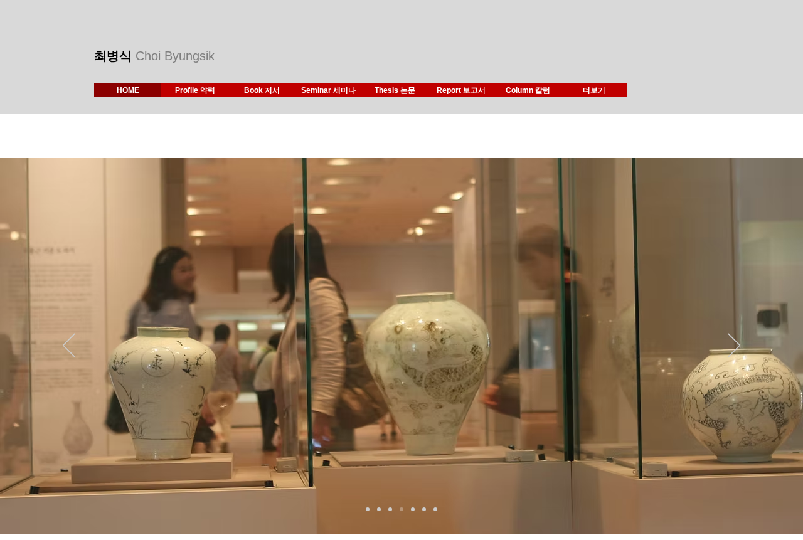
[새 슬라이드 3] (390, 509)
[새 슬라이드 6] (424, 509)
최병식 (115, 56)
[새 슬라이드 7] (435, 509)
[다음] (734, 346)
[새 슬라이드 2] (368, 509)
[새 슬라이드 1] (379, 509)
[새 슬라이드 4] (401, 509)
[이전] (69, 346)
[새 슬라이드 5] (413, 509)
